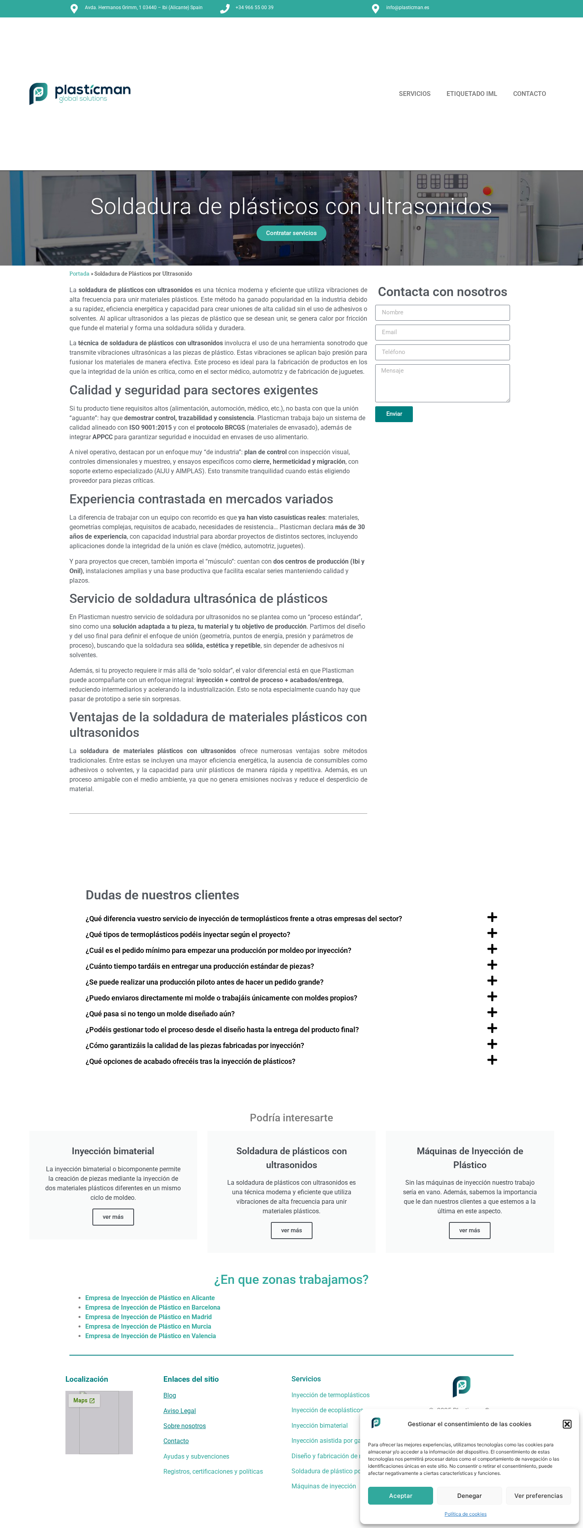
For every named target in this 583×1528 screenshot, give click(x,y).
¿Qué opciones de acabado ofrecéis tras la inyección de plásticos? (190, 1061)
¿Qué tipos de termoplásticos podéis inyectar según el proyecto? (188, 935)
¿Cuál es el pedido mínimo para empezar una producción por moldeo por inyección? (218, 950)
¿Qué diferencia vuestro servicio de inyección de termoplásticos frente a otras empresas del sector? (244, 919)
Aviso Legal (179, 1411)
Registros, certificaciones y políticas (213, 1471)
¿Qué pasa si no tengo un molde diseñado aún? (160, 1014)
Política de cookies (466, 1514)
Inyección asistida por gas (328, 1440)
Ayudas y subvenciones (196, 1456)
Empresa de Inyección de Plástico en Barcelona (153, 1307)
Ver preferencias (538, 1495)
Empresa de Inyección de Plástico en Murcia (148, 1326)
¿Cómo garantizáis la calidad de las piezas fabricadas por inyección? (195, 1046)
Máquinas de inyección (324, 1486)
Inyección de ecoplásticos (327, 1410)
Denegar (469, 1495)
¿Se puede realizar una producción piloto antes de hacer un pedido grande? (205, 982)
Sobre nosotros (184, 1426)
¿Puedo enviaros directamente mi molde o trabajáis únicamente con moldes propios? (221, 998)
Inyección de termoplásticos (331, 1395)
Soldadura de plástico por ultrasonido (344, 1471)
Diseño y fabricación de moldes (336, 1456)
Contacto (176, 1441)
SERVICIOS (415, 94)
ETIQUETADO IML (472, 94)
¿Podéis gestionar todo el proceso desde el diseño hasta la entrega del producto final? (222, 1030)
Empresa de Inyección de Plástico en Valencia (150, 1336)
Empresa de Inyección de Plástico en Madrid (148, 1317)
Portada (79, 273)
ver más (113, 1216)
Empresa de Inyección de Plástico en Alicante (150, 1298)
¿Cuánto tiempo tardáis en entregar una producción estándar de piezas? (200, 966)
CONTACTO (529, 94)
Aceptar (400, 1495)
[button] (567, 1424)
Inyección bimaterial (320, 1425)
